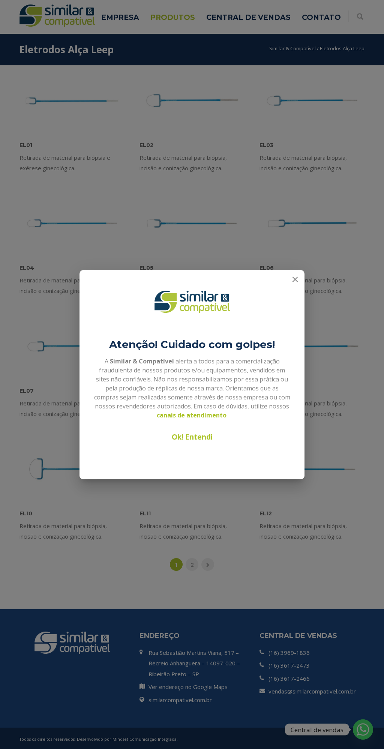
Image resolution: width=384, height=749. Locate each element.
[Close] (295, 279)
